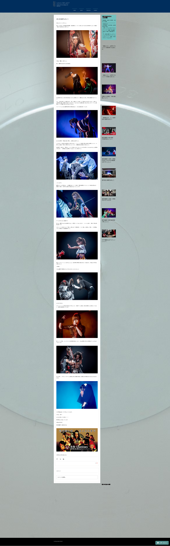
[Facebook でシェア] (57, 459)
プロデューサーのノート (61, 454)
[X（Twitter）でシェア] (60, 459)
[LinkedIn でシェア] (63, 459)
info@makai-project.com (68, 544)
